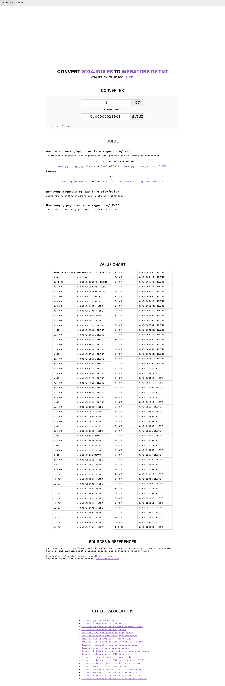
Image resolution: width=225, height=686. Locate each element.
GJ (137, 103)
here (146, 551)
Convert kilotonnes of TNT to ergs (105, 654)
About (19, 3)
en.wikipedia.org (100, 556)
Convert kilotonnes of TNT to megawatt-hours (112, 642)
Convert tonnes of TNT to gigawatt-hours (109, 636)
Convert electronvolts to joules (104, 629)
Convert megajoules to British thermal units (112, 626)
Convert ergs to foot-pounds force (105, 648)
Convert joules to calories (100, 620)
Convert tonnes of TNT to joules (104, 666)
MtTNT (137, 117)
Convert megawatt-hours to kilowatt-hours (110, 645)
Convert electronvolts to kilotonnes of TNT (112, 675)
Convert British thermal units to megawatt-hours (115, 651)
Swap (129, 77)
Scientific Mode (62, 126)
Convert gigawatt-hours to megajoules (107, 657)
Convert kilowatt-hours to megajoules (107, 633)
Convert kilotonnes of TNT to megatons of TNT (113, 660)
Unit (7, 3)
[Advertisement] (20, 343)
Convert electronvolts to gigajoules (107, 639)
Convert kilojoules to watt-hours (104, 623)
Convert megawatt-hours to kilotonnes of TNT (112, 669)
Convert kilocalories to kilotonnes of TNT (111, 663)
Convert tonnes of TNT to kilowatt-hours (109, 672)
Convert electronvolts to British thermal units (114, 678)
